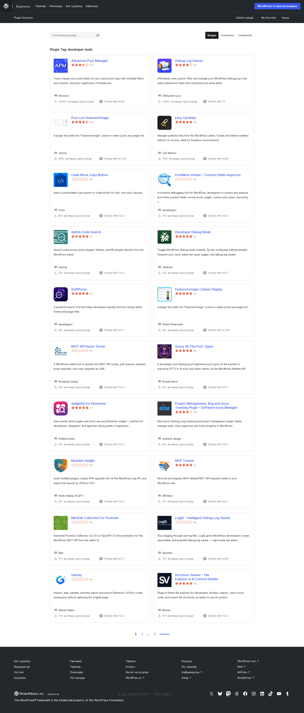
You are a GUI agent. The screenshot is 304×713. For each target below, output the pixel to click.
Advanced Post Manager (89, 61)
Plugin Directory (23, 17)
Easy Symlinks (185, 118)
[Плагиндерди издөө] (97, 35)
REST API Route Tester (88, 346)
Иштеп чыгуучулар (137, 672)
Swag (186, 677)
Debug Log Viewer (189, 61)
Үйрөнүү (131, 661)
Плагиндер (76, 672)
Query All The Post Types (194, 346)
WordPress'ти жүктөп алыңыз (277, 6)
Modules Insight (83, 460)
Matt (242, 666)
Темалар (75, 666)
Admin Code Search (86, 232)
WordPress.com (248, 661)
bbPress (244, 672)
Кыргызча (53, 694)
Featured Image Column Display (198, 289)
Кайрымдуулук (192, 672)
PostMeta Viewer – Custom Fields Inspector (208, 175)
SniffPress (79, 289)
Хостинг (19, 672)
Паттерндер (77, 677)
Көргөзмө (75, 661)
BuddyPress (246, 677)
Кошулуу (187, 661)
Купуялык (20, 677)
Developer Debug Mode (193, 232)
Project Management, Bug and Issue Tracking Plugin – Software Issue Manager (206, 405)
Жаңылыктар (22, 666)
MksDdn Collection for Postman (95, 518)
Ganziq (76, 575)
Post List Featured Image (90, 118)
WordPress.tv (135, 677)
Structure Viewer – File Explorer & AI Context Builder (196, 577)
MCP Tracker (184, 460)
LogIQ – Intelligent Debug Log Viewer (203, 518)
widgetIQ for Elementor (88, 403)
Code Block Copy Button (89, 175)
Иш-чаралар (189, 666)
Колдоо (130, 666)
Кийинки (165, 634)
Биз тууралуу (22, 661)
